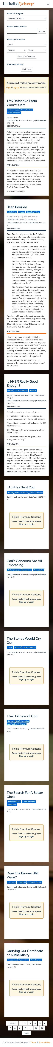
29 (42, 1028)
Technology (11, 804)
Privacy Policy (44, 1042)
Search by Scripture (26, 56)
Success (21, 212)
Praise (9, 647)
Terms (33, 1042)
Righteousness (13, 110)
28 (36, 1028)
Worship (17, 647)
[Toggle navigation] (48, 4)
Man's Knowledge (21, 492)
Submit (42, 31)
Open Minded (38, 570)
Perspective (26, 570)
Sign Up (22, 524)
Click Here (26, 69)
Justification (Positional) (16, 724)
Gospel (10, 390)
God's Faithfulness (34, 882)
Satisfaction (11, 212)
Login (8, 87)
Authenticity (23, 960)
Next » (26, 1033)
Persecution (12, 960)
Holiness (33, 390)
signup (16, 87)
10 (25, 1028)
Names (10, 492)
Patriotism (11, 882)
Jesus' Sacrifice (26, 110)
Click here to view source (27, 220)
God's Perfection (13, 113)
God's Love (22, 882)
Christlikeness (36, 960)
